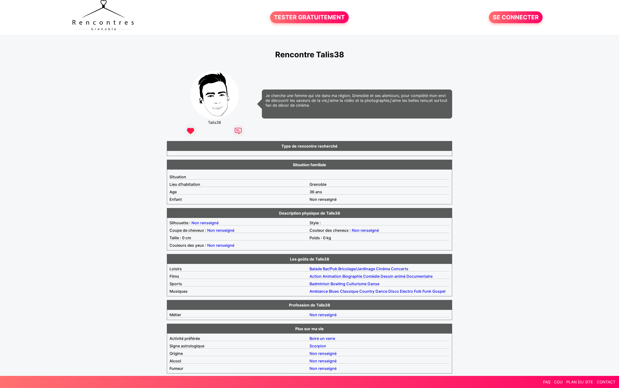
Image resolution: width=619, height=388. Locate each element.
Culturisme (356, 283)
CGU (558, 382)
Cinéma (383, 268)
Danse (373, 283)
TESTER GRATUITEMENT (309, 17)
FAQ (546, 382)
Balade (316, 268)
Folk (417, 291)
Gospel (438, 291)
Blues (334, 291)
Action (316, 276)
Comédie (371, 276)
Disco (393, 291)
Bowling (338, 283)
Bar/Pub (330, 268)
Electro (406, 291)
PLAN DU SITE (579, 382)
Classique (349, 291)
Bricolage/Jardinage (356, 268)
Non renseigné (205, 222)
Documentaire (419, 276)
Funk (426, 291)
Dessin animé (393, 276)
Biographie (352, 276)
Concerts (399, 268)
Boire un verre (322, 338)
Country (367, 291)
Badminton (320, 283)
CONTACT (606, 382)
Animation (332, 276)
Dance (381, 291)
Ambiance (319, 291)
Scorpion (318, 345)
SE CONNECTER (516, 17)
